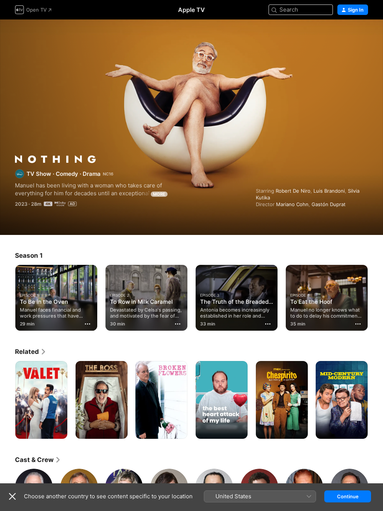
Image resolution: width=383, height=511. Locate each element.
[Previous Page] (7, 296)
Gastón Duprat (329, 204)
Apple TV (191, 9)
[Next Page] (375, 296)
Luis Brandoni (329, 191)
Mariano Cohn (292, 204)
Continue (348, 496)
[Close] (12, 496)
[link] (30, 352)
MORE (159, 194)
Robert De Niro (293, 191)
